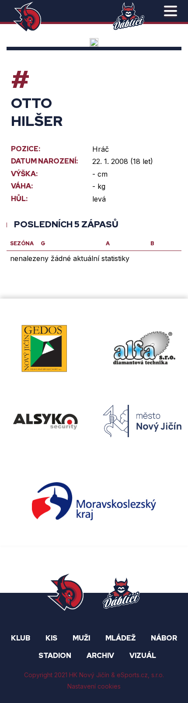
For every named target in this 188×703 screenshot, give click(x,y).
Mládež (120, 638)
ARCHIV (100, 655)
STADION (54, 655)
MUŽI (81, 638)
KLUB (20, 638)
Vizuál (142, 655)
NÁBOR (164, 638)
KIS (51, 638)
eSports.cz (132, 675)
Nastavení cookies (94, 686)
